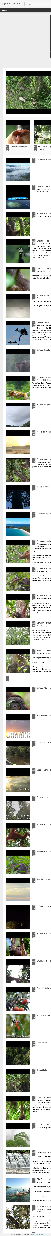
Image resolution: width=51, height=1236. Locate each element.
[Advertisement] (25, 40)
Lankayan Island (44, 186)
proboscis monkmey (18, 146)
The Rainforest (43, 1124)
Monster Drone (43, 322)
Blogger (33, 1234)
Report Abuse (40, 1234)
